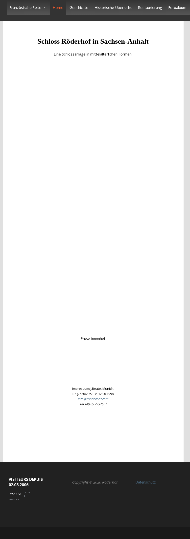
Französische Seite (25, 7)
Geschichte (79, 7)
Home (58, 7)
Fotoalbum (177, 7)
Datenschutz (145, 482)
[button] (93, 432)
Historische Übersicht (113, 7)
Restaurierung (150, 7)
